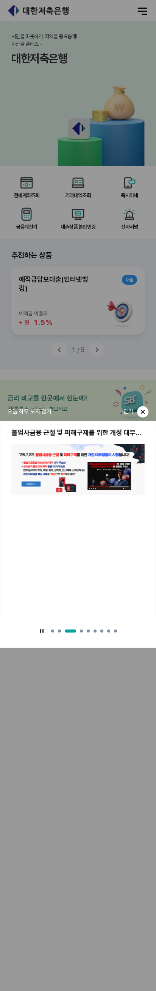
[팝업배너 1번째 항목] (52, 631)
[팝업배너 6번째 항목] (95, 631)
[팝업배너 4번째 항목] (81, 631)
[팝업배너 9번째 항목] (115, 631)
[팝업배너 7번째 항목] (101, 631)
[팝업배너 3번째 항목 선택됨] (70, 631)
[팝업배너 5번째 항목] (88, 631)
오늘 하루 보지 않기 (29, 411)
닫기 (128, 411)
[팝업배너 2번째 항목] (59, 631)
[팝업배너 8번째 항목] (108, 631)
